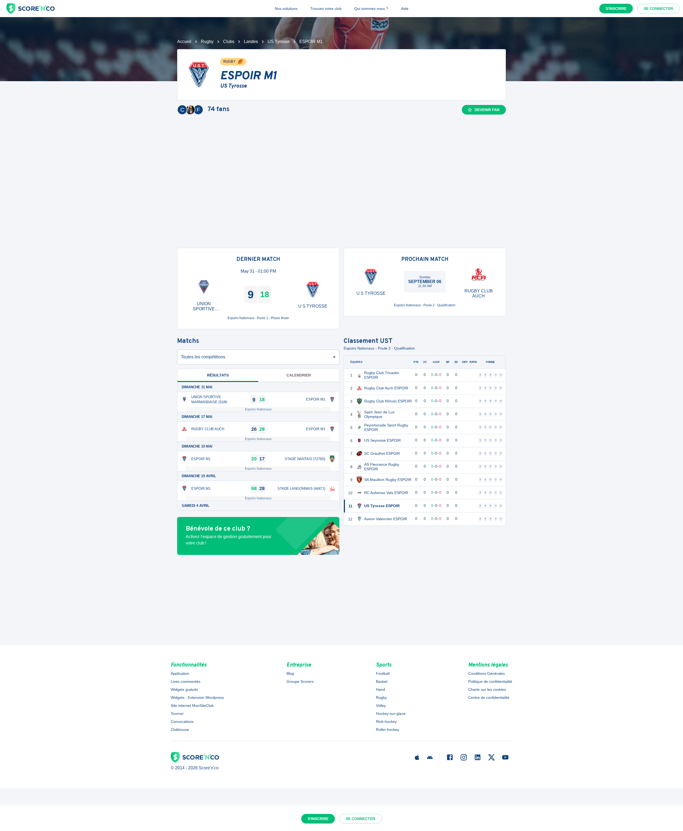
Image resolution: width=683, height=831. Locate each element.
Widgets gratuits (184, 689)
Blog (290, 673)
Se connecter (658, 8)
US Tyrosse (279, 41)
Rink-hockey (386, 721)
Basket (381, 681)
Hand (380, 689)
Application (180, 673)
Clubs (228, 41)
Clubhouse (180, 729)
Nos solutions (286, 8)
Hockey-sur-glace (391, 713)
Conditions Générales (486, 673)
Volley (381, 705)
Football (383, 673)
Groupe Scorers (300, 681)
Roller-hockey (387, 729)
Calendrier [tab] (299, 375)
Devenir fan (487, 110)
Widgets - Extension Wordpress (197, 697)
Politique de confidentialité (490, 681)
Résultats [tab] (218, 375)
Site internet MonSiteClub (192, 705)
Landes (251, 41)
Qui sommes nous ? (371, 8)
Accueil (184, 41)
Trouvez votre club (326, 8)
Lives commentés (185, 681)
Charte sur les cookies (487, 689)
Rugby (207, 41)
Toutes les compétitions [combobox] (203, 357)
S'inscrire (616, 8)
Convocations (182, 721)
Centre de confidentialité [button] (488, 697)
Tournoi (177, 713)
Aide (404, 8)
